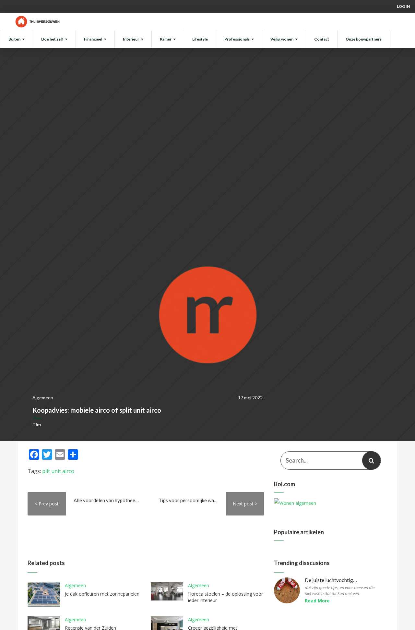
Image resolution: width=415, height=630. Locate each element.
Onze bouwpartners (364, 39)
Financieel (93, 39)
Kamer (166, 39)
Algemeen (42, 397)
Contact (321, 39)
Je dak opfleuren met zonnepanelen (102, 594)
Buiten (14, 39)
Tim (36, 424)
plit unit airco (58, 471)
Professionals (237, 39)
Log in (403, 6)
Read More (317, 601)
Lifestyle (200, 39)
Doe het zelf (52, 39)
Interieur (131, 39)
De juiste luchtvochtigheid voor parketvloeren (331, 580)
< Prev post (47, 504)
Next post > (245, 504)
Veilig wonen (281, 39)
